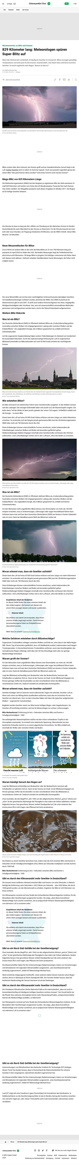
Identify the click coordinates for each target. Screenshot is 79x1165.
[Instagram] (35, 1150)
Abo (66, 3)
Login (75, 3)
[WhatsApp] (39, 1150)
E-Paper (9, 4)
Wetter (18, 10)
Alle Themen (25, 10)
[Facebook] (46, 1150)
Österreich (11, 10)
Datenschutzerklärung (31, 632)
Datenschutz (62, 1155)
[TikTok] (42, 1150)
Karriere (49, 1155)
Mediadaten (73, 1155)
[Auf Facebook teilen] (60, 80)
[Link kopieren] (55, 80)
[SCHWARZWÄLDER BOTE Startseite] (39, 3)
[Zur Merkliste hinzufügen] (75, 80)
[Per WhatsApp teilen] (69, 80)
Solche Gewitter (12, 170)
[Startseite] (5, 1142)
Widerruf (74, 1158)
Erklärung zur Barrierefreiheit (34, 1158)
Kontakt (57, 1158)
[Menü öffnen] (3, 4)
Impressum (65, 1158)
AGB (55, 1155)
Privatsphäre (41, 1155)
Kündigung (49, 1158)
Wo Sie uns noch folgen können (66, 1150)
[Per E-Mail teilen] (64, 80)
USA (4, 10)
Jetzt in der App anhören (12, 79)
